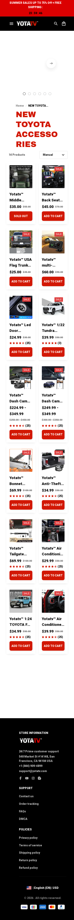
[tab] (24, 93)
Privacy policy (28, 837)
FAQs (22, 811)
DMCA (23, 818)
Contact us (26, 796)
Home (20, 105)
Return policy (28, 860)
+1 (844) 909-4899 (30, 765)
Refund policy (28, 867)
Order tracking (29, 803)
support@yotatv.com (33, 771)
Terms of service (30, 845)
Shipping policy (29, 852)
